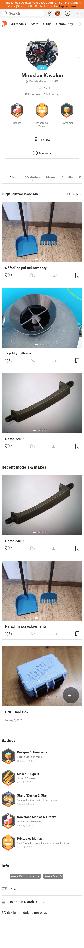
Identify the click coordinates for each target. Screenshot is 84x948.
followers (32, 94)
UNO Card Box (16, 712)
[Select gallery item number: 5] (48, 430)
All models (73, 194)
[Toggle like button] (7, 275)
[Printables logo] (4, 23)
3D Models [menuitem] (18, 24)
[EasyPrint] (50, 13)
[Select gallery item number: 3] (44, 259)
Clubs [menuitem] (47, 24)
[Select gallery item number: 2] (40, 259)
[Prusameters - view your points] (57, 13)
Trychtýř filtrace (18, 353)
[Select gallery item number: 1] (36, 259)
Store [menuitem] (34, 24)
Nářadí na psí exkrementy (26, 268)
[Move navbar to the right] (80, 24)
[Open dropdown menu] (78, 56)
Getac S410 (14, 439)
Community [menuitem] (64, 24)
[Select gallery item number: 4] (47, 259)
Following (51, 94)
